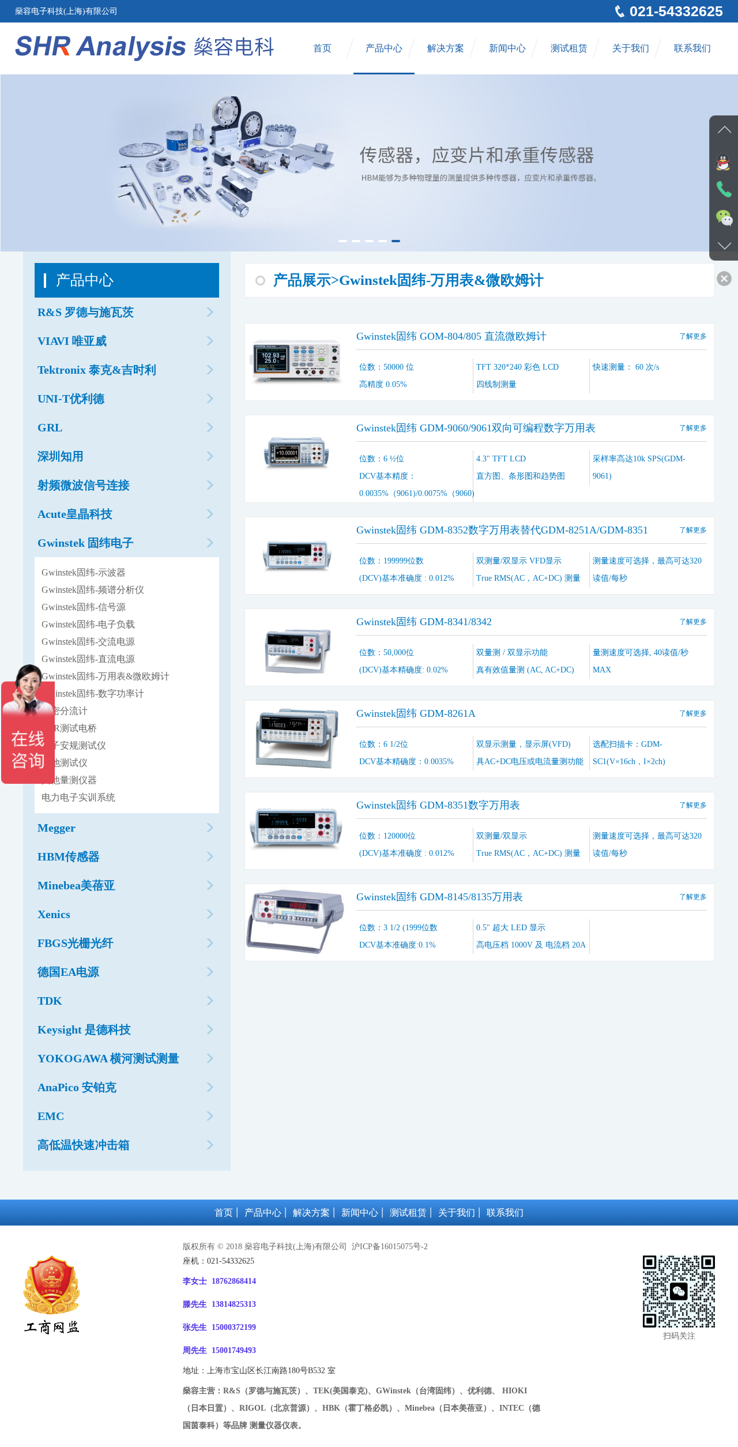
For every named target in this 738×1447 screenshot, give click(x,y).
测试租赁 (569, 48)
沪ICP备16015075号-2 (388, 1246)
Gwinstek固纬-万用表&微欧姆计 (106, 676)
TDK (49, 1000)
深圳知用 (60, 456)
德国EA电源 (68, 971)
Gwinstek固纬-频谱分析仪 (93, 590)
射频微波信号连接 (83, 485)
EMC (50, 1116)
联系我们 (692, 48)
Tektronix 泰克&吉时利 (96, 369)
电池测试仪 (65, 763)
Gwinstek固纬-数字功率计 (93, 693)
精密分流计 (65, 711)
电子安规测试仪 (74, 745)
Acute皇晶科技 (74, 514)
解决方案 (445, 48)
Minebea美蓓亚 (76, 885)
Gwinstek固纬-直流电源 (88, 659)
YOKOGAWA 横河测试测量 (108, 1058)
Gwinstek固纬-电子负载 (88, 624)
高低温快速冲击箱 (83, 1144)
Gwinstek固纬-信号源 (84, 607)
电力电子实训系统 (78, 797)
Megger (56, 827)
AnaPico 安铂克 (76, 1087)
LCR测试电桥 (69, 728)
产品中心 (384, 48)
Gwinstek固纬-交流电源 (88, 642)
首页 (322, 48)
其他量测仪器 (69, 780)
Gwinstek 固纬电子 (85, 542)
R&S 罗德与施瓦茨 (85, 312)
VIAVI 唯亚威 (72, 340)
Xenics (53, 914)
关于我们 (630, 48)
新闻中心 (507, 48)
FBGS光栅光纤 (75, 943)
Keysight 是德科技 (84, 1029)
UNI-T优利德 (70, 398)
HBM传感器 (68, 856)
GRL (49, 427)
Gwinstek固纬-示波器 (84, 572)
